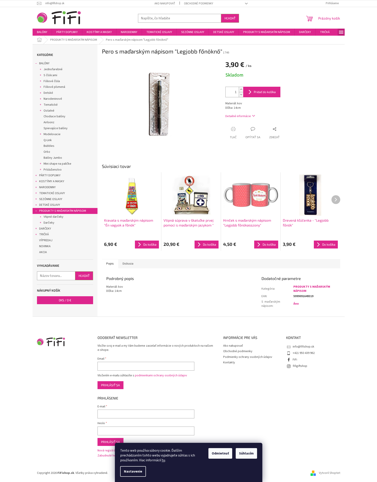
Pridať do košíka (265, 92)
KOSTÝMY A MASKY (51, 181)
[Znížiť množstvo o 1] (241, 94)
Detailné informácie (238, 116)
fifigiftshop (300, 366)
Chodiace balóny (54, 116)
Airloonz (49, 122)
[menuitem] (42, 32)
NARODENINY (47, 187)
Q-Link (48, 140)
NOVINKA (45, 246)
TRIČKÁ (44, 234)
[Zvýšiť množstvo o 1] (241, 89)
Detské (48, 93)
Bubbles (49, 146)
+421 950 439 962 (304, 353)
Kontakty (229, 362)
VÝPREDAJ (45, 240)
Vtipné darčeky (53, 217)
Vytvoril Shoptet (329, 473)
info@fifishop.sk (303, 346)
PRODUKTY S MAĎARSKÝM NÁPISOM (62, 211)
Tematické (51, 105)
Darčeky (49, 223)
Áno (296, 304)
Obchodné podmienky (198, 4)
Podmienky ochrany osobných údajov (247, 357)
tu (163, 460)
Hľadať (229, 18)
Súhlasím (246, 453)
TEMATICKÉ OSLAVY (52, 193)
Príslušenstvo (53, 169)
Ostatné (49, 111)
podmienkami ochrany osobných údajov (161, 375)
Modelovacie (52, 134)
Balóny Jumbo (53, 158)
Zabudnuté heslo (108, 456)
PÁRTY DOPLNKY (50, 175)
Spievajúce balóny (56, 128)
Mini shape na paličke (57, 164)
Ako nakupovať (164, 4)
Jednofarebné (53, 69)
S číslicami (50, 75)
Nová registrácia (108, 451)
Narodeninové (53, 99)
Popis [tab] (110, 263)
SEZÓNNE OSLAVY (50, 199)
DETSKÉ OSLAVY (49, 205)
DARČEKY (45, 228)
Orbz (47, 152)
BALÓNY (44, 63)
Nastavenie (133, 471)
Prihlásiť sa (110, 385)
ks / (65, 300)
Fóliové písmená (54, 87)
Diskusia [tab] (128, 263)
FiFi (295, 359)
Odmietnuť (220, 453)
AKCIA (43, 252)
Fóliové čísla (52, 81)
